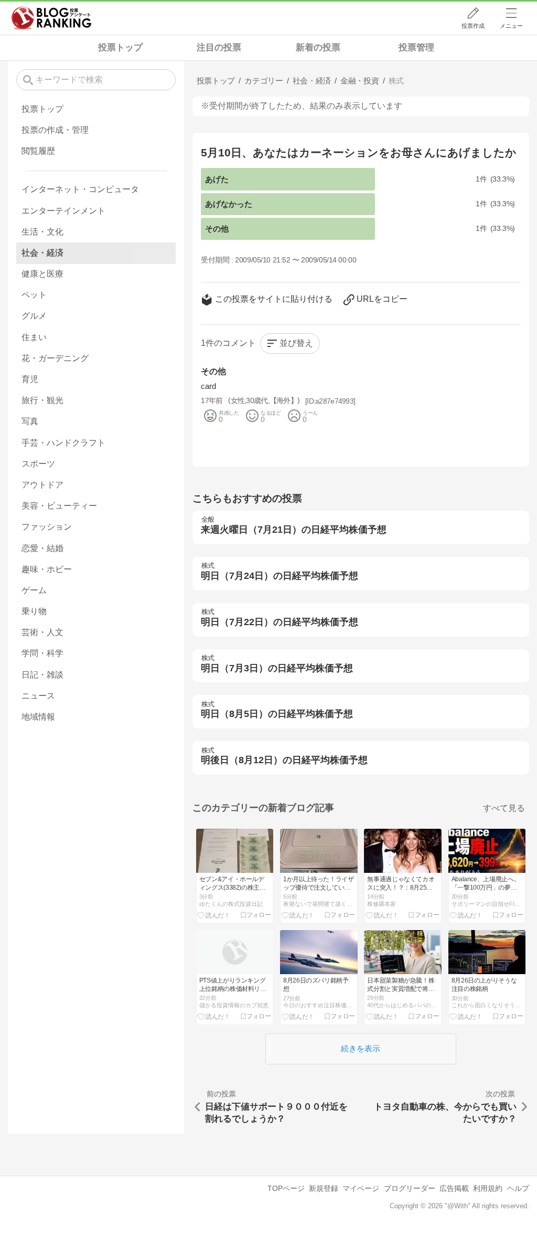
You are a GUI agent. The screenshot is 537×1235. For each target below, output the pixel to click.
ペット (34, 294)
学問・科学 (42, 653)
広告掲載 (454, 1188)
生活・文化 (42, 231)
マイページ (360, 1188)
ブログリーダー (409, 1188)
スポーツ (38, 463)
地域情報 (38, 716)
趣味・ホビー (47, 569)
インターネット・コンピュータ (80, 189)
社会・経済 (42, 252)
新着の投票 (318, 47)
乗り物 (34, 611)
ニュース (38, 695)
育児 (30, 379)
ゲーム (34, 590)
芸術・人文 (42, 632)
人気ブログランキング (51, 17)
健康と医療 (42, 273)
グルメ (34, 315)
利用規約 (487, 1188)
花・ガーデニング (55, 358)
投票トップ (120, 47)
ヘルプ (518, 1188)
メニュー (511, 26)
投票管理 (416, 47)
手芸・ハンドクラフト (63, 442)
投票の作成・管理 (55, 129)
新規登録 (323, 1188)
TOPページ (286, 1188)
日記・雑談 (42, 674)
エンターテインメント (63, 210)
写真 (30, 421)
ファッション (47, 526)
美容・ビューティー (59, 505)
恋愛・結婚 (42, 548)
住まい (34, 337)
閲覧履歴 (38, 150)
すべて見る (504, 808)
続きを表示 (360, 1048)
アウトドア (42, 484)
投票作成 (473, 26)
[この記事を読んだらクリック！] (214, 915)
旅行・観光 (42, 400)
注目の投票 (219, 47)
